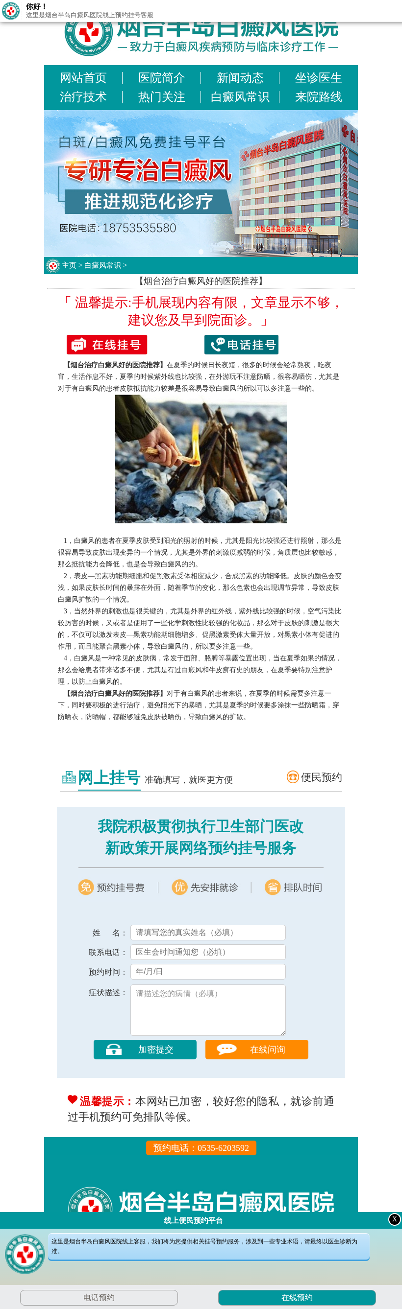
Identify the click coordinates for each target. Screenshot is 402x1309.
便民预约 (321, 777)
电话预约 (99, 1297)
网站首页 (83, 77)
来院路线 (318, 97)
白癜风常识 (240, 97)
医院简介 (161, 77)
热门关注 (161, 97)
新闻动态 (240, 77)
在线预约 (296, 1297)
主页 (69, 265)
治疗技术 (83, 97)
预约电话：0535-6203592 (201, 1148)
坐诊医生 (318, 77)
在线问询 (267, 1049)
